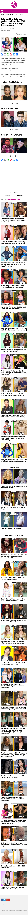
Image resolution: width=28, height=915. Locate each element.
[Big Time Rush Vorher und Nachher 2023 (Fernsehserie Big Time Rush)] (14, 632)
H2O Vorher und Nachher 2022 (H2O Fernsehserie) (13, 867)
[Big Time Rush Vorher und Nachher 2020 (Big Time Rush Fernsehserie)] (14, 384)
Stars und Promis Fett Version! (11, 529)
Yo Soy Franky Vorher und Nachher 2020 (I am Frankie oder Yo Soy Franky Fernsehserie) (14, 372)
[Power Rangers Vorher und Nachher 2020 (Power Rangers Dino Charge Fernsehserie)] (14, 427)
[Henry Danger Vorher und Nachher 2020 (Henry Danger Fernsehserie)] (14, 276)
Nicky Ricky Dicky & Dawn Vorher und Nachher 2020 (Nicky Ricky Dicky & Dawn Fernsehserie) (13, 264)
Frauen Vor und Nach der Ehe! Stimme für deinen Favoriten (14, 487)
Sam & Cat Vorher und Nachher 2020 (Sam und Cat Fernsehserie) (13, 308)
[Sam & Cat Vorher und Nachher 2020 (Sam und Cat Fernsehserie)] (14, 297)
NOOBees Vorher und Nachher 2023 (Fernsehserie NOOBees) (13, 578)
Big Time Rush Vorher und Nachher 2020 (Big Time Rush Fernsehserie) (12, 395)
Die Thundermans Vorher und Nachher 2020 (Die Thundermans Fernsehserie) (14, 329)
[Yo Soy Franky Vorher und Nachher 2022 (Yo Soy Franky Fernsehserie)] (14, 878)
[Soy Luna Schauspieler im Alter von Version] (14, 498)
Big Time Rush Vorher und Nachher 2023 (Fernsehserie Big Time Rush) (12, 642)
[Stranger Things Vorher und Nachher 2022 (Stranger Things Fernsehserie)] (14, 698)
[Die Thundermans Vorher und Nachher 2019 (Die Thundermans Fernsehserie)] (14, 450)
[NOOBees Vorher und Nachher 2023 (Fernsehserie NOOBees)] (14, 568)
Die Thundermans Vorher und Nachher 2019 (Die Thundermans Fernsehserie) (14, 460)
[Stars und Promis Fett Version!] (14, 519)
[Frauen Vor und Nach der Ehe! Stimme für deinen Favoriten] (14, 476)
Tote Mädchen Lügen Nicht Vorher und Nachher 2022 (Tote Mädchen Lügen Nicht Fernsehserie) (14, 754)
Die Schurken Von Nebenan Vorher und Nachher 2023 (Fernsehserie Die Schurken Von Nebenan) (14, 556)
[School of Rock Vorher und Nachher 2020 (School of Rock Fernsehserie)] (14, 232)
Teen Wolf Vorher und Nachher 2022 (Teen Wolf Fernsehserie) (13, 777)
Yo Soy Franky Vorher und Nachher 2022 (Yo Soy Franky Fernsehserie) (13, 888)
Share (2, 38)
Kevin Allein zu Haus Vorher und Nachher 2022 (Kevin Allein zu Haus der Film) (14, 844)
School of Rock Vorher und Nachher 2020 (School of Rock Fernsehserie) (13, 242)
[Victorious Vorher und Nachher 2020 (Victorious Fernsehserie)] (14, 340)
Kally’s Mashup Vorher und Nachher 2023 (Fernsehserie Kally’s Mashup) (13, 600)
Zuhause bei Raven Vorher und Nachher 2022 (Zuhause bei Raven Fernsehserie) (12, 798)
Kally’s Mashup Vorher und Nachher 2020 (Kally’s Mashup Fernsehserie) (13, 416)
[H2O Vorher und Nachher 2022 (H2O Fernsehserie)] (14, 856)
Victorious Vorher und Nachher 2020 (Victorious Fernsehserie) (13, 350)
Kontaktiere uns (4, 904)
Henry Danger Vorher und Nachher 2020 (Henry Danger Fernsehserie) (12, 286)
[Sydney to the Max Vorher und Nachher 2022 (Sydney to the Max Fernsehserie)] (14, 675)
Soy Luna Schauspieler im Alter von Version (13, 508)
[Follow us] (26, 11)
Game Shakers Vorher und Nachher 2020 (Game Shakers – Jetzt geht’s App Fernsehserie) (13, 220)
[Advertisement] (14, 177)
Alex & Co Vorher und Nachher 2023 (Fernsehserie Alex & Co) (13, 664)
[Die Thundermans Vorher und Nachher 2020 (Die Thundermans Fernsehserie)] (14, 319)
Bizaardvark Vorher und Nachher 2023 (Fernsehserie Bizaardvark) (14, 621)
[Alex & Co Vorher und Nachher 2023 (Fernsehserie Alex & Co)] (14, 653)
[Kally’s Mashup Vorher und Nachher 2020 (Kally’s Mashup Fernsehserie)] (14, 406)
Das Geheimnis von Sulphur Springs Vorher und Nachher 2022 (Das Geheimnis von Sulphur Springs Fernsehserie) (13, 731)
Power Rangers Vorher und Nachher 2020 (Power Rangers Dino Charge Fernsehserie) (13, 438)
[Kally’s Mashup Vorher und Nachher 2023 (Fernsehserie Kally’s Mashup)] (14, 589)
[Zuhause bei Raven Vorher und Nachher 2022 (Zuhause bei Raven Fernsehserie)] (14, 788)
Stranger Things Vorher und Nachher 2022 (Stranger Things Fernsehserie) (13, 708)
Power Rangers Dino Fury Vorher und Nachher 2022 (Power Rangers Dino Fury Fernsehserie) (13, 821)
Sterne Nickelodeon (15, 200)
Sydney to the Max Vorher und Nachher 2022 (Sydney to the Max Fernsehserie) (12, 686)
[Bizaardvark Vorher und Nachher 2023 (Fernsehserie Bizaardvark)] (14, 611)
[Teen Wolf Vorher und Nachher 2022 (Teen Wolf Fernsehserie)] (14, 766)
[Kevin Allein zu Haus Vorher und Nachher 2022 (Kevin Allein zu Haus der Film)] (14, 833)
